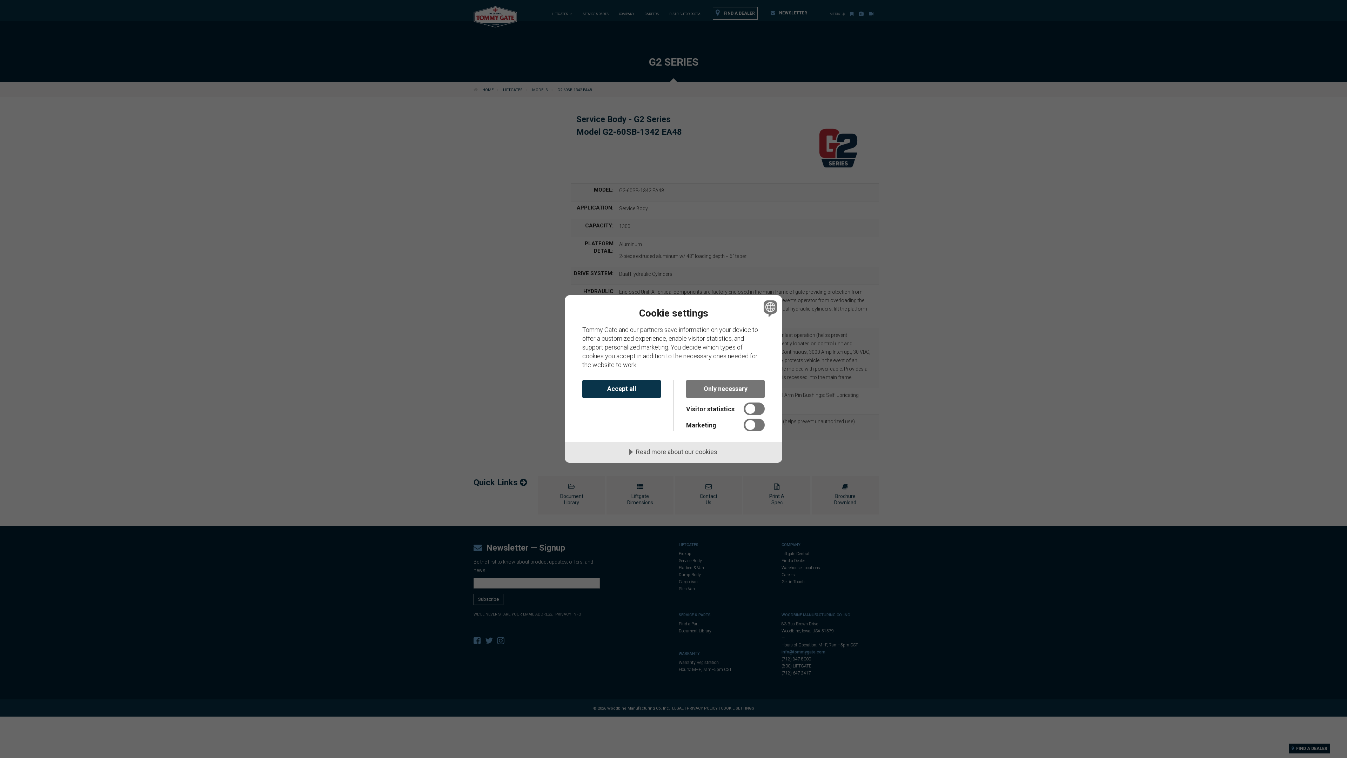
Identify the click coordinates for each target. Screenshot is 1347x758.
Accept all (621, 388)
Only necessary (726, 388)
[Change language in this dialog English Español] (769, 308)
